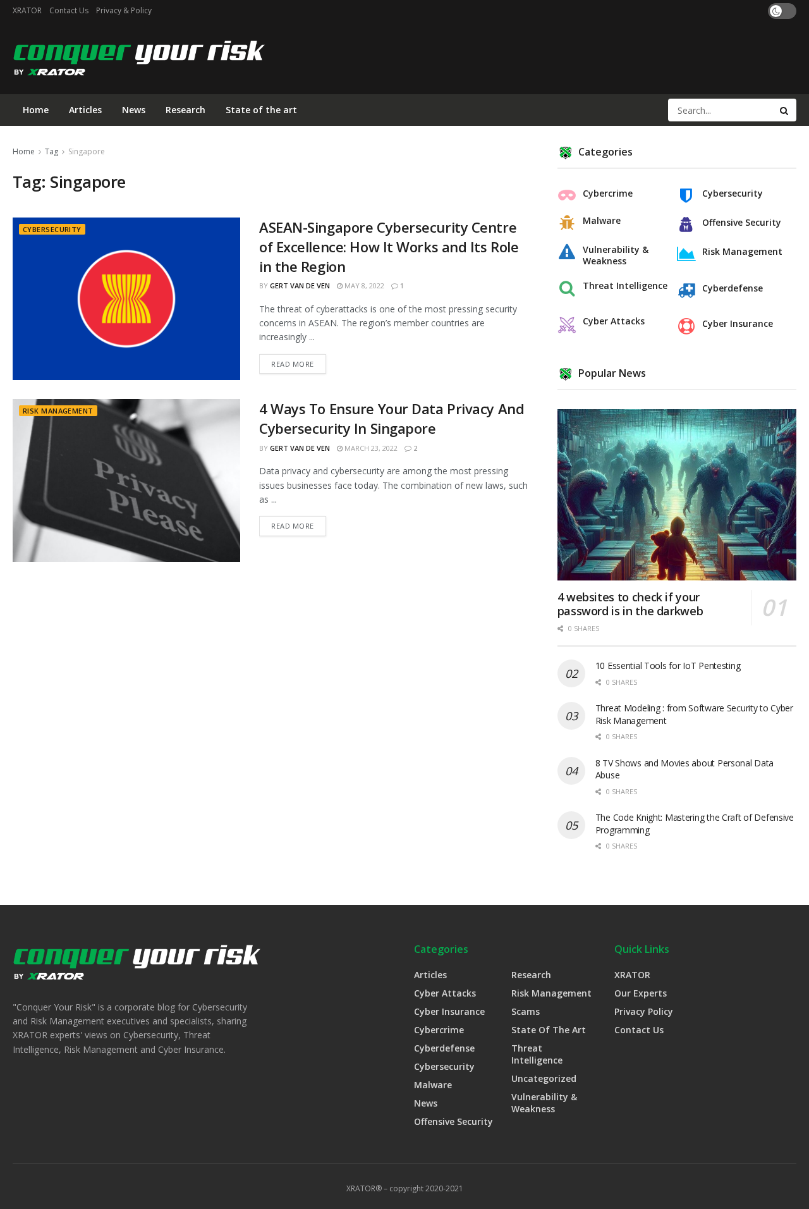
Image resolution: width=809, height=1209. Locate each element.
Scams (525, 1011)
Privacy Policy (643, 1011)
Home (36, 110)
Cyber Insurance (737, 323)
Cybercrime (608, 193)
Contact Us (68, 10)
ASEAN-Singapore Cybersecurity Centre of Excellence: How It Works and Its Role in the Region (388, 247)
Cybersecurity (52, 229)
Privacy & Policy (124, 10)
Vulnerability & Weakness (615, 255)
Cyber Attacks (614, 321)
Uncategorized (543, 1078)
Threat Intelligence (625, 286)
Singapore (86, 151)
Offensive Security (741, 222)
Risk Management (58, 410)
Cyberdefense (732, 288)
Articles (85, 110)
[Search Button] (785, 110)
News (133, 110)
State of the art (261, 110)
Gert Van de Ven (300, 285)
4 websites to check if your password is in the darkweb (630, 604)
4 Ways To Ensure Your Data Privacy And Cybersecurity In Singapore (391, 418)
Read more (292, 364)
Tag (51, 151)
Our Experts (640, 993)
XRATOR (27, 10)
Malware (602, 220)
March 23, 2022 (370, 448)
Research (185, 110)
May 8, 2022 (363, 285)
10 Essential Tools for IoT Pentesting (668, 666)
